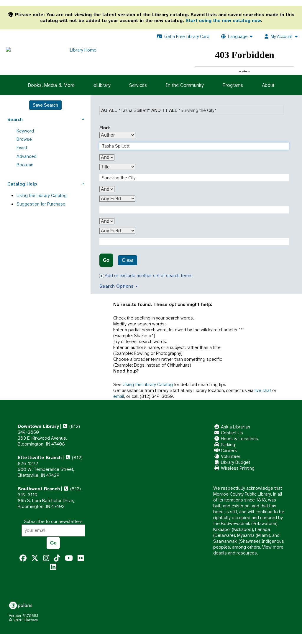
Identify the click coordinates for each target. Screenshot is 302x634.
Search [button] (15, 119)
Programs (232, 85)
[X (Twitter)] (34, 558)
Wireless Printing (237, 468)
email (118, 396)
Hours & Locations (239, 439)
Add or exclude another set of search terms (148, 275)
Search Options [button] (117, 286)
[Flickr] (81, 558)
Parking (227, 444)
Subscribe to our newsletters (53, 521)
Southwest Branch (39, 489)
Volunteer (230, 456)
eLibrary (101, 85)
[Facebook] (23, 558)
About (268, 85)
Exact (22, 148)
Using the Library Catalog (148, 384)
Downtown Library (38, 426)
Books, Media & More (51, 85)
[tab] (45, 118)
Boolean (25, 165)
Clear (127, 260)
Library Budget (235, 462)
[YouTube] (69, 558)
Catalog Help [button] (22, 184)
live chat (263, 390)
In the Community (184, 85)
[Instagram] (46, 558)
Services (138, 85)
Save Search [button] (45, 105)
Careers (228, 450)
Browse (24, 139)
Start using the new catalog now (223, 20)
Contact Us (231, 433)
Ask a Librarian (235, 427)
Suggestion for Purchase (41, 204)
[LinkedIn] (53, 567)
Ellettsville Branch (40, 457)
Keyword (25, 131)
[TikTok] (57, 558)
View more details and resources (248, 550)
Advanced (27, 156)
